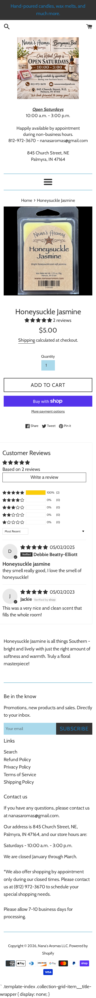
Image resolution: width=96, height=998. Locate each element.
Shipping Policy (19, 782)
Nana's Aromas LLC (53, 945)
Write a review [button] (44, 477)
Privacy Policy (17, 767)
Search (10, 752)
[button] (39, 320)
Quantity (48, 356)
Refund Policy (17, 759)
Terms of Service (20, 774)
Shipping (26, 340)
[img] (34, 547)
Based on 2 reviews (21, 469)
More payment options (48, 411)
